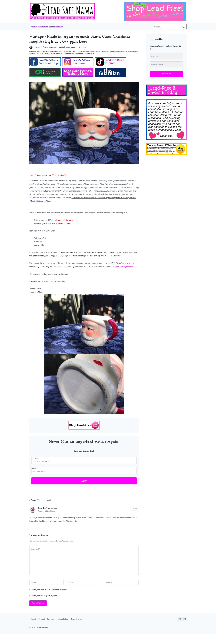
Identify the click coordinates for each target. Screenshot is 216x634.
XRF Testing (80, 54)
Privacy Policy (62, 619)
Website (108, 583)
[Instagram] (184, 619)
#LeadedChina (34, 51)
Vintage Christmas (56, 54)
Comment (35, 549)
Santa (135, 51)
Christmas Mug (83, 51)
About (33, 619)
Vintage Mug (69, 54)
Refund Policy (76, 619)
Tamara (38, 47)
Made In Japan (126, 51)
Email (34, 468)
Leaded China (115, 51)
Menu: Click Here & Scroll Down (47, 26)
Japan (106, 51)
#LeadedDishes (47, 51)
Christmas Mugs (96, 51)
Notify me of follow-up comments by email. (49, 590)
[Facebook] (180, 619)
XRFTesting (90, 54)
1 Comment (82, 47)
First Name (35, 458)
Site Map (50, 619)
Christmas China (70, 51)
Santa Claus (34, 54)
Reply (135, 508)
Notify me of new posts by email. (45, 596)
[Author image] (30, 47)
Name (33, 583)
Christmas (58, 51)
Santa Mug (44, 54)
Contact (41, 619)
